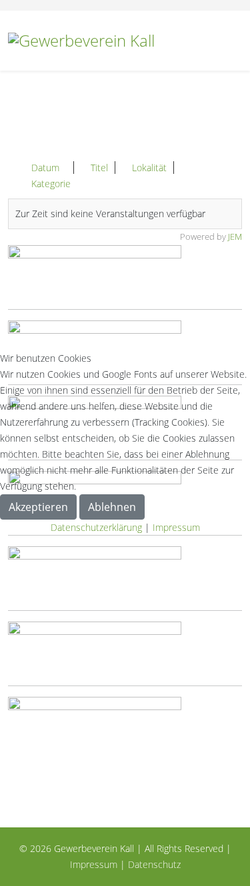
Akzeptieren (38, 507)
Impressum (176, 527)
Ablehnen (112, 507)
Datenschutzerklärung (96, 527)
